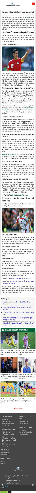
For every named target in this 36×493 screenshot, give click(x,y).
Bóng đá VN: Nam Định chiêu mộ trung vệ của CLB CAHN (27, 352)
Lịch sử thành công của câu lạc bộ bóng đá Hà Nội (27, 400)
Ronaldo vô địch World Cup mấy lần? (20, 278)
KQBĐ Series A (6, 432)
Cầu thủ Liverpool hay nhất (19, 195)
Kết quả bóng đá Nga (8, 438)
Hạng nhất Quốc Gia (26, 432)
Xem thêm (18, 409)
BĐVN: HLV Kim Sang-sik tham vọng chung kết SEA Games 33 (27, 376)
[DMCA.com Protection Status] (6, 492)
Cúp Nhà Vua (24, 423)
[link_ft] (18, 486)
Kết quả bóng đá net (8, 423)
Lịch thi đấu (5, 425)
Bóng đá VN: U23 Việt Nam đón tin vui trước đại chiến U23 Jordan (9, 376)
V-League (23, 430)
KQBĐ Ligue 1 (6, 419)
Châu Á (2, 461)
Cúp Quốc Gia (24, 434)
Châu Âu (3, 463)
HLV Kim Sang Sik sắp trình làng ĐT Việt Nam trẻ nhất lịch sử (9, 401)
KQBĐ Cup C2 (4, 454)
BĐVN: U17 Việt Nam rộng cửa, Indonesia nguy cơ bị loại (9, 352)
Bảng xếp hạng (6, 421)
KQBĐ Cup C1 (4, 453)
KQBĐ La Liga (24, 421)
